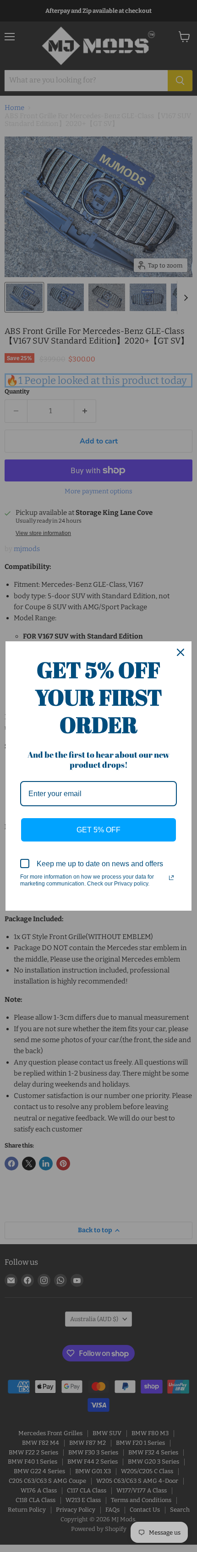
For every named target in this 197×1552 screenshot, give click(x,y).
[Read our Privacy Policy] (171, 877)
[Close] (181, 652)
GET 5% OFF (98, 830)
